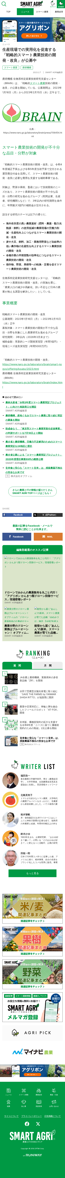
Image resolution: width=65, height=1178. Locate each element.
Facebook (18, 536)
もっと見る (32, 873)
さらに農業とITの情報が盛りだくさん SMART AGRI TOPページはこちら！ (32, 491)
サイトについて (11, 1116)
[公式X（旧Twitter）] (38, 1124)
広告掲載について (52, 1116)
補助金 (30, 205)
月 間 (48, 665)
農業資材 (31, 223)
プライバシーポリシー (31, 1116)
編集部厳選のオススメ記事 (32, 549)
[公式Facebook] (27, 1124)
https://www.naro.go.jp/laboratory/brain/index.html (32, 385)
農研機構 (26, 67)
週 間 (17, 665)
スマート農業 (10, 67)
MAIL (50, 536)
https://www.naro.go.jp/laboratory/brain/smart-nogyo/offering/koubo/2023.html (32, 366)
